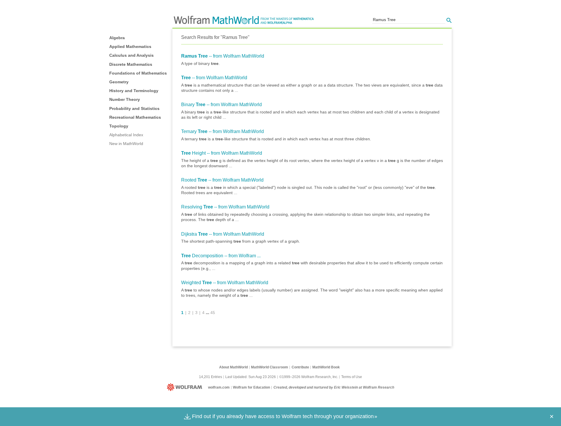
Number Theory (124, 99)
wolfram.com (219, 387)
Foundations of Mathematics (138, 73)
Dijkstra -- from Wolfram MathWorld (222, 234)
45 (212, 312)
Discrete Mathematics (130, 64)
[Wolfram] (186, 387)
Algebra (117, 37)
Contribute (300, 367)
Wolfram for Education (251, 387)
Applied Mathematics (130, 46)
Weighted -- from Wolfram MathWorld (224, 282)
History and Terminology (133, 90)
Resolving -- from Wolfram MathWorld (225, 206)
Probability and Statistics (134, 108)
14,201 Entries (210, 377)
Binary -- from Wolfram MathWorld (221, 104)
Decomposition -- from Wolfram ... (221, 255)
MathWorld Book (326, 367)
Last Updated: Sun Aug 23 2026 (250, 377)
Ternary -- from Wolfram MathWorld (222, 131)
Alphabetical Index (126, 134)
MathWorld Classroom (269, 367)
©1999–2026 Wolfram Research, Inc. (308, 377)
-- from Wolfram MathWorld (222, 56)
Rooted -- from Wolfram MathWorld (222, 179)
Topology (118, 126)
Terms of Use (351, 377)
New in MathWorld (126, 143)
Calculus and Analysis (131, 55)
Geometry (119, 82)
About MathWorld (233, 367)
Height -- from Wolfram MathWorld (221, 153)
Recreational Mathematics (135, 117)
